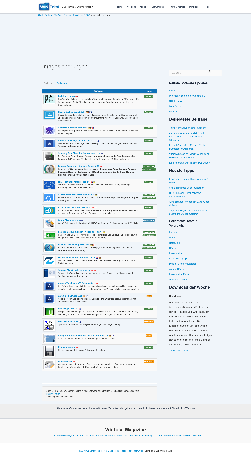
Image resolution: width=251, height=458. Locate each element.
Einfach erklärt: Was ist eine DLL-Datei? (189, 162)
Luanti (172, 90)
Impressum (102, 450)
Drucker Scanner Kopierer (182, 263)
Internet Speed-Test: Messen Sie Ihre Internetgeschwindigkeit (188, 146)
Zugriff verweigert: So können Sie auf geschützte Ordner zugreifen (188, 212)
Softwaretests (158, 6)
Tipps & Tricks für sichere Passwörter (188, 127)
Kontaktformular (52, 393)
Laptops (173, 232)
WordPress (175, 106)
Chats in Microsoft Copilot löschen (186, 187)
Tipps (208, 6)
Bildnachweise (136, 450)
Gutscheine (196, 435)
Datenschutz (113, 450)
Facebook (125, 450)
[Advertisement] (125, 38)
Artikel (143, 6)
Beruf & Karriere (177, 6)
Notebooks (174, 242)
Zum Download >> (178, 350)
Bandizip (173, 111)
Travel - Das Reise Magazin (62, 435)
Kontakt (92, 450)
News (119, 6)
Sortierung (62, 83)
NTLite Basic (175, 101)
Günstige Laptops (178, 279)
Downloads (194, 6)
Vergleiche (131, 6)
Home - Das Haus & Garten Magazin (173, 435)
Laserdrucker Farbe (179, 274)
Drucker (173, 248)
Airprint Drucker (177, 269)
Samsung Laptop (178, 258)
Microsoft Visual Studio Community (187, 95)
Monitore (173, 237)
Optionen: (48, 83)
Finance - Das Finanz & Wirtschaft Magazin (95, 435)
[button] (147, 7)
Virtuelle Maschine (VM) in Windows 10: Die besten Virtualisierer (189, 155)
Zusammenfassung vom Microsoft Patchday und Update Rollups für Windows (186, 136)
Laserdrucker (176, 253)
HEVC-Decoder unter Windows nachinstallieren (185, 194)
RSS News (84, 450)
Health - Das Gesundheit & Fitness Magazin (136, 435)
